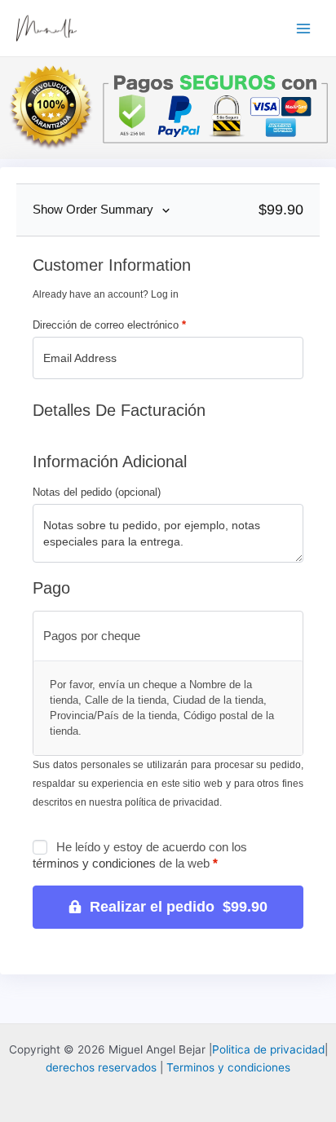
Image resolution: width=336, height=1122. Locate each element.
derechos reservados (101, 1067)
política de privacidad (172, 802)
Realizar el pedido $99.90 (178, 907)
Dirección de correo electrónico (109, 325)
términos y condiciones (94, 863)
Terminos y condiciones (228, 1067)
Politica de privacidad (268, 1049)
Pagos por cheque (91, 636)
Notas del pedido (97, 492)
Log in (165, 294)
